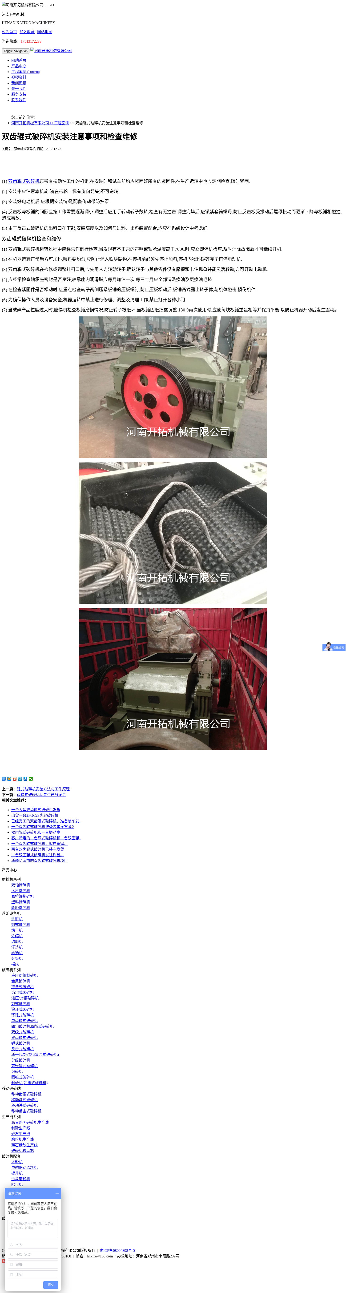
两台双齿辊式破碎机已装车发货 (37, 849)
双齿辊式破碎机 (24, 1038)
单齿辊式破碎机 (24, 1021)
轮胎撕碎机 (20, 908)
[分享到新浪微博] (15, 779)
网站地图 (44, 32)
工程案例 (25, 72)
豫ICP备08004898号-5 (117, 1251)
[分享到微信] (31, 779)
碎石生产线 (20, 1134)
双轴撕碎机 (20, 885)
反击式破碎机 (22, 1049)
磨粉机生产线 (22, 1139)
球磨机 (17, 942)
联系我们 (18, 100)
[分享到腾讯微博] (20, 779)
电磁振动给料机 (24, 1168)
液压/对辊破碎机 (25, 998)
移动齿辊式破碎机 (26, 1094)
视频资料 (18, 77)
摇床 (15, 964)
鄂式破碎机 (20, 925)
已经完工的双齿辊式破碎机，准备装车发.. (46, 821)
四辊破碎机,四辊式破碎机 (32, 1026)
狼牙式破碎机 (22, 1009)
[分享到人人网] (26, 779)
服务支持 (18, 94)
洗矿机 (17, 919)
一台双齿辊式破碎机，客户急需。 (39, 844)
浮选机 (17, 947)
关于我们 (18, 89)
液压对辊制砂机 (24, 976)
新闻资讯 (18, 83)
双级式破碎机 (22, 1032)
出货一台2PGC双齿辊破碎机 (34, 815)
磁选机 (17, 953)
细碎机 (17, 1072)
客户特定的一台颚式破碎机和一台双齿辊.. (46, 838)
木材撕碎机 (20, 891)
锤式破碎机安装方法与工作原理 (43, 789)
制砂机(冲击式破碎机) (29, 1083)
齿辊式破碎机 (22, 992)
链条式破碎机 (22, 987)
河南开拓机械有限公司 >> (32, 123)
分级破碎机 (20, 1060)
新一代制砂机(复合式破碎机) (35, 1055)
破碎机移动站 (22, 1151)
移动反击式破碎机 (26, 1111)
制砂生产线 (20, 1128)
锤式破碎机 (20, 1043)
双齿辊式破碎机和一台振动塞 (35, 832)
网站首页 (18, 60)
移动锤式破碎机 (24, 1105)
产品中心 (18, 66)
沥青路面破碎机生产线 (30, 1122)
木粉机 (17, 1162)
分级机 (17, 959)
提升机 (17, 1173)
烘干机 (17, 930)
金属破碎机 (20, 981)
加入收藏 (27, 32)
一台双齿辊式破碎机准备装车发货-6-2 (42, 827)
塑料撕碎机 (20, 902)
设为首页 (9, 32)
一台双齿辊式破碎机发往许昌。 (37, 855)
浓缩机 (17, 936)
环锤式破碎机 (22, 1015)
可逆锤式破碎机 (24, 1066)
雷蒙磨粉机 (20, 1179)
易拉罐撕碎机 (22, 896)
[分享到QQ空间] (9, 779)
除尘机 (17, 1185)
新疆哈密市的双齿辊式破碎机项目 (39, 861)
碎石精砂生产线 (24, 1145)
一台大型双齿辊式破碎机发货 (35, 810)
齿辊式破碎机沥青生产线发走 (41, 795)
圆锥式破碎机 (22, 1077)
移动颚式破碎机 (24, 1100)
